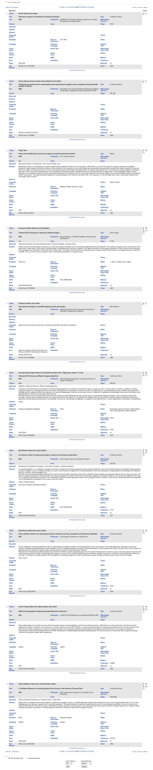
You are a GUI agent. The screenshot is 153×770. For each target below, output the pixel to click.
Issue (52, 24)
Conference (104, 60)
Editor (102, 40)
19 (83, 7)
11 (67, 7)
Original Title (103, 45)
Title (10, 17)
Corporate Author (12, 36)
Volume (11, 24)
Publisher (12, 40)
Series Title (54, 48)
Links (145, 11)
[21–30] (91, 7)
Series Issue (53, 54)
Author (11, 13)
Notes (11, 63)
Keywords (12, 27)
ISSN (11, 57)
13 (71, 7)
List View (134, 7)
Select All (8, 7)
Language (12, 44)
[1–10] (62, 7)
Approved (103, 63)
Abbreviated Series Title (104, 49)
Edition (103, 53)
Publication (54, 19)
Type (102, 17)
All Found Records (17, 758)
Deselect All (15, 7)
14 (73, 7)
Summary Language (54, 45)
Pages (102, 24)
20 (85, 7)
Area (10, 60)
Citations (140, 7)
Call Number (12, 66)
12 (69, 7)
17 (79, 7)
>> (87, 7)
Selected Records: (34, 758)
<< (65, 7)
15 (75, 7)
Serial (102, 66)
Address (12, 32)
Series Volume (11, 54)
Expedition (54, 60)
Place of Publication (54, 40)
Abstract (12, 29)
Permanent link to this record (77, 70)
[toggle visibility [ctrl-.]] (6, 756)
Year (10, 19)
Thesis (102, 35)
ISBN (52, 57)
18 (81, 7)
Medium (103, 57)
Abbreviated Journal (104, 20)
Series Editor (11, 49)
